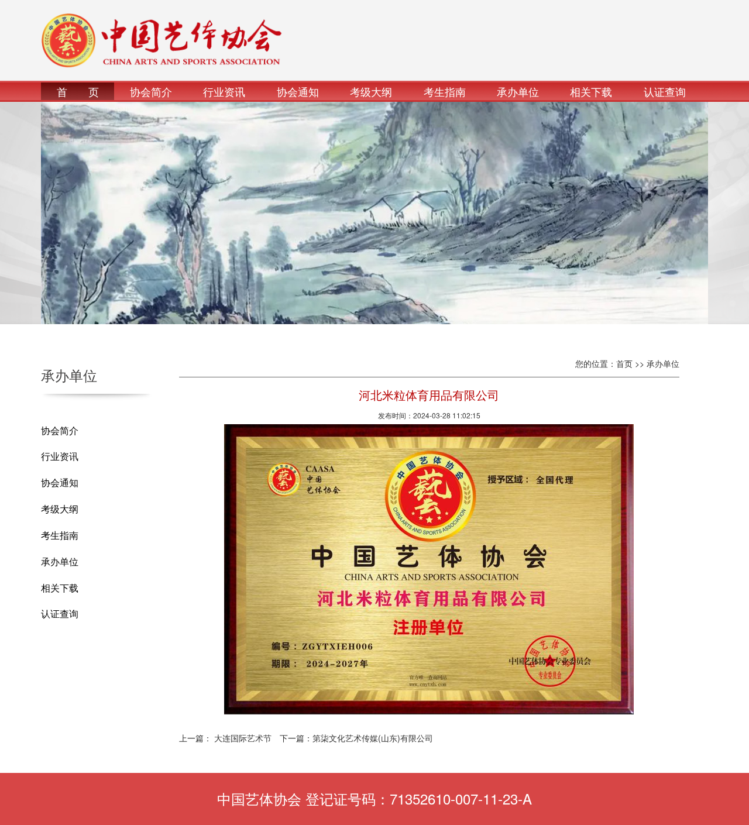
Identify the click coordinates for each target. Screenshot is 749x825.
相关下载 (591, 91)
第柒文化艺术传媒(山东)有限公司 (372, 738)
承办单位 (518, 91)
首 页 (78, 91)
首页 (624, 363)
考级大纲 (371, 91)
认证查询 (665, 91)
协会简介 (151, 91)
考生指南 (445, 91)
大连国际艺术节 (243, 738)
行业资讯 (224, 91)
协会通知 (298, 91)
